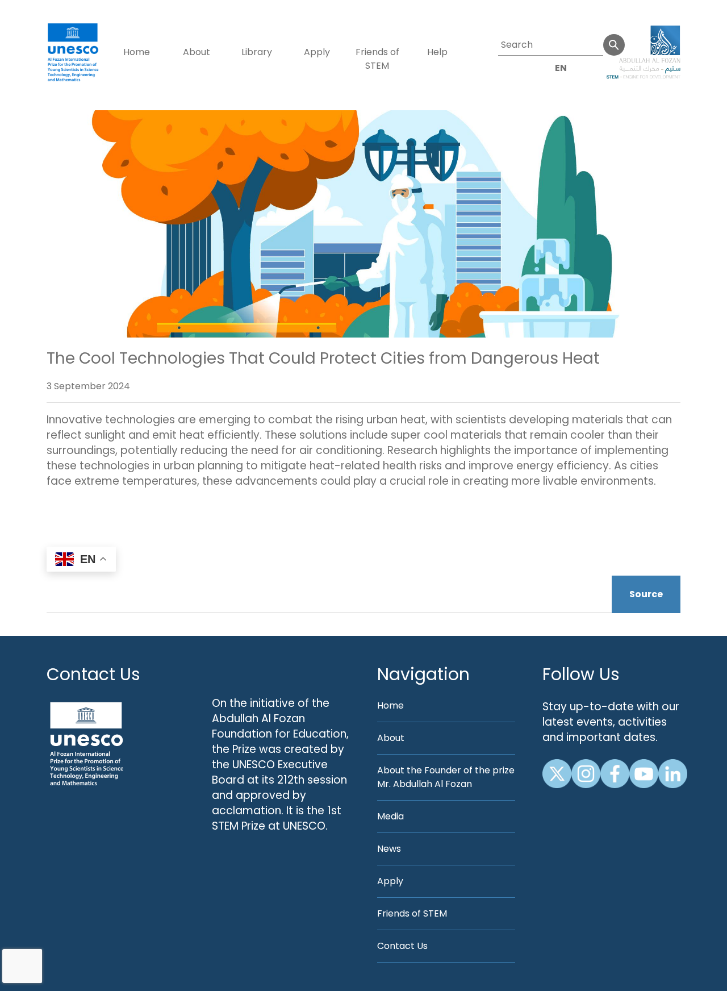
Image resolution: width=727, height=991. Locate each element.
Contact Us (93, 674)
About (196, 52)
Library (256, 52)
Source (646, 594)
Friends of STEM (377, 58)
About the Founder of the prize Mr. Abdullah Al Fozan (446, 777)
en (561, 67)
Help (437, 52)
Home (136, 52)
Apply (317, 52)
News (389, 848)
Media (390, 816)
